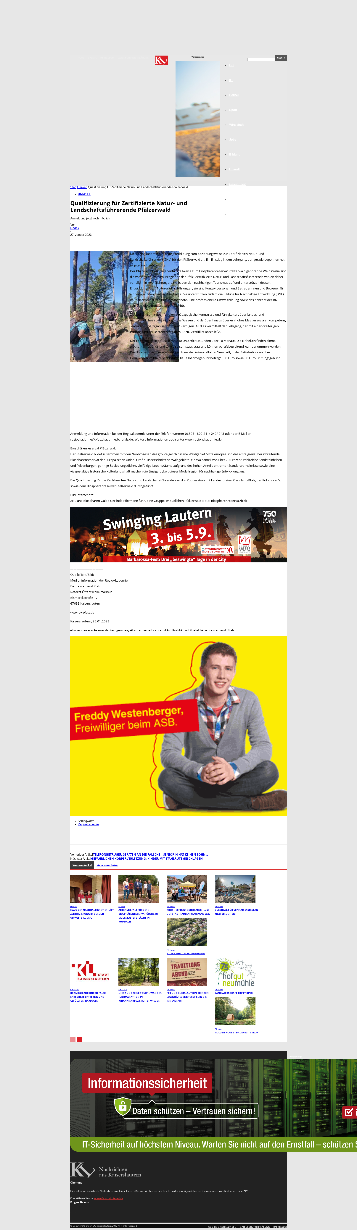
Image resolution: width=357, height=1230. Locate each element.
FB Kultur (122, 989)
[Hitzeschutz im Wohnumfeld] (187, 945)
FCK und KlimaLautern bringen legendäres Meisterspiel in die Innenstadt (188, 996)
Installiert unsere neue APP (233, 1191)
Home (81, 57)
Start (73, 187)
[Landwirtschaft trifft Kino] (235, 984)
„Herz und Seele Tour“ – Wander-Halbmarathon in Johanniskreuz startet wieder (140, 996)
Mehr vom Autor (107, 865)
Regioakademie (88, 824)
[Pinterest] (103, 240)
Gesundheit (237, 184)
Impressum (107, 57)
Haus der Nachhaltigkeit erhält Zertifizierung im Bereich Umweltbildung (92, 913)
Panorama (236, 214)
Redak (74, 228)
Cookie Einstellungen (222, 1227)
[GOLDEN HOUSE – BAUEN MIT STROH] (235, 1024)
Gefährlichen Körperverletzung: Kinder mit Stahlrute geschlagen (147, 859)
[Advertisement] (178, 396)
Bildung (218, 1029)
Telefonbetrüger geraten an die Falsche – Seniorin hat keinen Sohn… (150, 854)
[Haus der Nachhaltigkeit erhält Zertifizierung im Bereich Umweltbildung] (90, 901)
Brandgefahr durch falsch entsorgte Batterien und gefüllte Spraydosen (88, 996)
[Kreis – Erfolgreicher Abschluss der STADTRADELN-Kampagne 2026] (187, 901)
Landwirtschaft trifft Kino (234, 993)
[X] (90, 240)
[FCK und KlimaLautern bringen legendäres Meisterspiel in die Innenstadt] (187, 984)
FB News (171, 906)
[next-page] (79, 1039)
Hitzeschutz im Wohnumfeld (186, 953)
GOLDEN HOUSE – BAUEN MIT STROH (236, 1032)
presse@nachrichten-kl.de (108, 1198)
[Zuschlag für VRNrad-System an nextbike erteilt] (235, 901)
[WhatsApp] (116, 240)
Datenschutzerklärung (133, 57)
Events (92, 57)
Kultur (233, 199)
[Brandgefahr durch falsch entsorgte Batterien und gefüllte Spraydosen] (90, 984)
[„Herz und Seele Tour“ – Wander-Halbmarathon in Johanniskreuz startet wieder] (138, 984)
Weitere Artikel (82, 865)
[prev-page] (72, 1039)
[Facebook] (76, 240)
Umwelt (82, 187)
